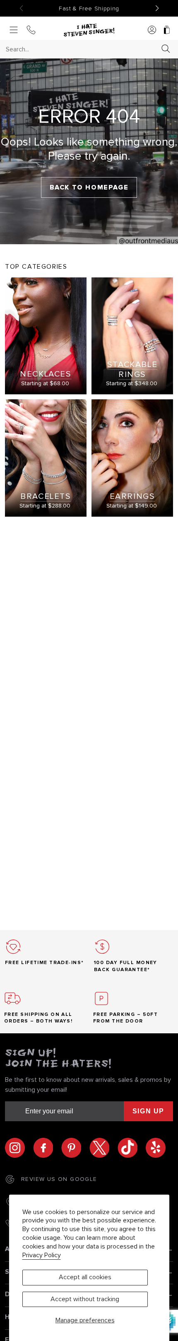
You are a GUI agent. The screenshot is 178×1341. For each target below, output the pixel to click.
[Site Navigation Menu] (13, 30)
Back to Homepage (89, 187)
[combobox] (81, 49)
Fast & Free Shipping (89, 9)
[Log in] (152, 30)
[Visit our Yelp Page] (156, 1148)
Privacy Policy (41, 1255)
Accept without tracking (85, 1299)
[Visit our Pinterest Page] (75, 1148)
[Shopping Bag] (167, 30)
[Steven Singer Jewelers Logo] (89, 30)
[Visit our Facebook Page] (47, 1148)
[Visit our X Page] (103, 1148)
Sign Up (148, 1111)
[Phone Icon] (31, 30)
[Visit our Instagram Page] (19, 1148)
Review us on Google (59, 1179)
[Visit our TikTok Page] (132, 1148)
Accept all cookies (85, 1277)
